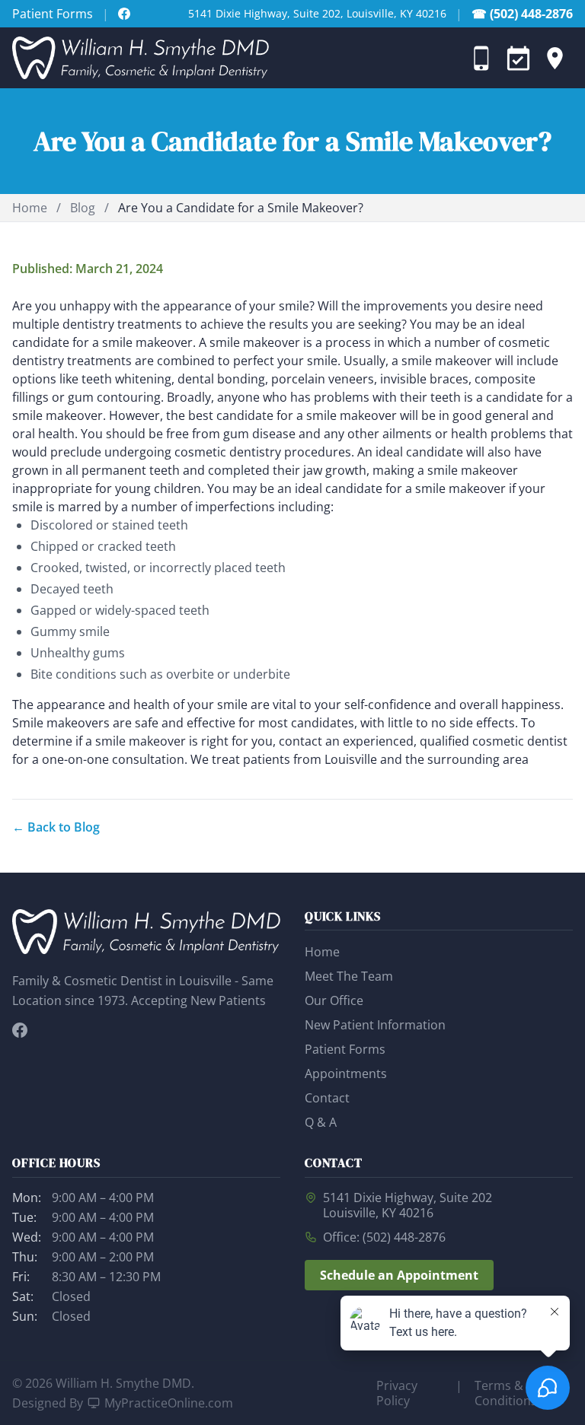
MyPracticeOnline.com (168, 1403)
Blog (82, 207)
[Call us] (481, 58)
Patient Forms (52, 14)
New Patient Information (375, 1024)
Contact (327, 1097)
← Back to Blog (56, 827)
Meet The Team (349, 976)
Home (29, 207)
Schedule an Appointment (399, 1275)
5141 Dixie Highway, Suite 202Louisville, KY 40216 (407, 1205)
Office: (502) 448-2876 (384, 1237)
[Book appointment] (518, 58)
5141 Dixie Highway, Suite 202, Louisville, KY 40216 (317, 13)
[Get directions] (554, 58)
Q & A (321, 1122)
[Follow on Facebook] (124, 14)
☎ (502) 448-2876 (522, 13)
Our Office (334, 1000)
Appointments (346, 1073)
